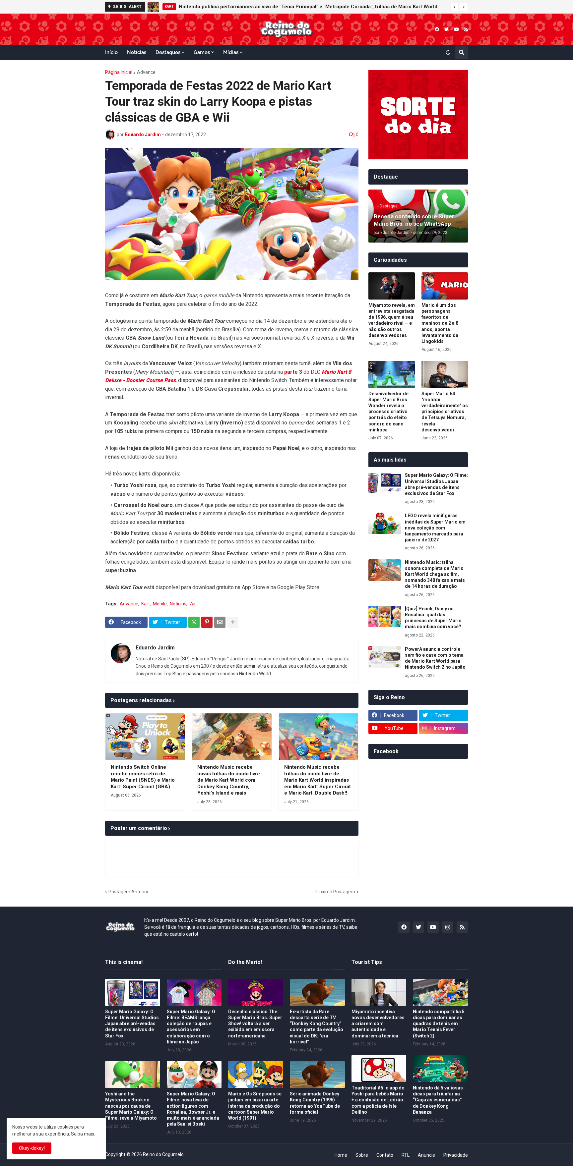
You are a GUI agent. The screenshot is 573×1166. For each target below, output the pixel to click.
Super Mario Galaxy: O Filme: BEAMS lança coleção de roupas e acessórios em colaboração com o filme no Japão (191, 1026)
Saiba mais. (83, 1134)
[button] (454, 7)
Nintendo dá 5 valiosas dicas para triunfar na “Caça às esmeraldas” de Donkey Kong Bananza (438, 1100)
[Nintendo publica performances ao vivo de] (153, 7)
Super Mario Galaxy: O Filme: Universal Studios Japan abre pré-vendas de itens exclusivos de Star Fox (436, 484)
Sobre (361, 1155)
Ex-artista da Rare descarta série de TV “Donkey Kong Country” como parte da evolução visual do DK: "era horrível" (316, 1026)
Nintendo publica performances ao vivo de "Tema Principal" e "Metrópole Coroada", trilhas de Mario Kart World (308, 7)
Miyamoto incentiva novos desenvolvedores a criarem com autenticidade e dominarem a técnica (378, 1023)
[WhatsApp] (194, 622)
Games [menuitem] (202, 52)
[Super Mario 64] (444, 374)
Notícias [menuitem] (136, 52)
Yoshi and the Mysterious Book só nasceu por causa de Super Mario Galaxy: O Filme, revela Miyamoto (131, 1106)
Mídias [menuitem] (230, 52)
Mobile (160, 603)
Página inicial (118, 72)
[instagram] (447, 927)
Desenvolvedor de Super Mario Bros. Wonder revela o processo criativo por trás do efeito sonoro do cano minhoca (388, 411)
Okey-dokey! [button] (32, 1148)
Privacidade (455, 1155)
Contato (384, 1155)
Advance (146, 72)
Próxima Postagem (335, 891)
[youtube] (456, 29)
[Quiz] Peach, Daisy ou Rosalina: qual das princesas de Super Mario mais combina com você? (433, 618)
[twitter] (446, 29)
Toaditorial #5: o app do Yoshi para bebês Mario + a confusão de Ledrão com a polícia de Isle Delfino (378, 1100)
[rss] (466, 29)
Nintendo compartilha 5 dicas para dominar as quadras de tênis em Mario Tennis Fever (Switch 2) (439, 1023)
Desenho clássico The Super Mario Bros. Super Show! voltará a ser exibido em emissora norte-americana (255, 1023)
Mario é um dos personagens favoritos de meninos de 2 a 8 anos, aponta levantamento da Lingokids (439, 323)
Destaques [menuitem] (168, 52)
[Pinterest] (207, 622)
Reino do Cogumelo (163, 1154)
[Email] (219, 622)
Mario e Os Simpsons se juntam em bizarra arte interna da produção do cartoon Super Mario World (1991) (255, 1106)
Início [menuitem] (111, 52)
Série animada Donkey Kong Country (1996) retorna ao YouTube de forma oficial (315, 1103)
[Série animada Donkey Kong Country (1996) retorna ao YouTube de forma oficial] (317, 1074)
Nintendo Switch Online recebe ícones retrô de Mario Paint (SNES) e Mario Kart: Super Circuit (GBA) (143, 777)
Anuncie (426, 1155)
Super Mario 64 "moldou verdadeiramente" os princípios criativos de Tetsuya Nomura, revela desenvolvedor (444, 411)
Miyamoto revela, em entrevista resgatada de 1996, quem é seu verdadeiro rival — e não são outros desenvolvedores (391, 320)
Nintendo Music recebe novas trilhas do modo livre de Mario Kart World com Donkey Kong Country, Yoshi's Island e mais (228, 780)
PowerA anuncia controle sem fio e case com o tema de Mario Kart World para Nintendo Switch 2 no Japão (435, 658)
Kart (145, 603)
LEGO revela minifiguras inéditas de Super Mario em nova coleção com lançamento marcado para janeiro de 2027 (435, 527)
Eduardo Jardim (155, 647)
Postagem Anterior (128, 891)
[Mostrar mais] (232, 622)
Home (341, 1155)
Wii (192, 603)
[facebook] (437, 29)
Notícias (178, 603)
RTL (406, 1155)
